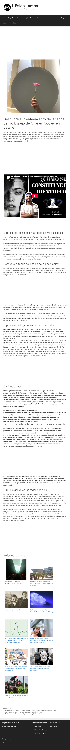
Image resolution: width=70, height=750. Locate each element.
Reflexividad (39, 710)
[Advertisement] (35, 46)
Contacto (4, 23)
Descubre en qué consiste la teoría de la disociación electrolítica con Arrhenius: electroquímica (16, 640)
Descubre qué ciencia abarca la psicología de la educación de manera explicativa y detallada (41, 640)
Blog (62, 18)
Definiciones (39, 18)
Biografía (11, 18)
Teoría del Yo (53, 710)
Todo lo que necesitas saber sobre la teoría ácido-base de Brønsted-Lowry (41, 611)
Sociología (46, 710)
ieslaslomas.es (6, 743)
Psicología (8, 708)
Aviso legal (37, 726)
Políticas (13, 23)
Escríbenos (53, 726)
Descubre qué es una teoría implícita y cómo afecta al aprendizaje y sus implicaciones (16, 668)
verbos (49, 18)
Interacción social (20, 710)
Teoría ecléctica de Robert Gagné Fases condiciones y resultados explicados (40, 668)
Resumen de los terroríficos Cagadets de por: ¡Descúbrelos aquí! (16, 696)
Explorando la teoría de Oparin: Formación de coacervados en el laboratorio (14, 612)
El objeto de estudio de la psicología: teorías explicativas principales (24, 714)
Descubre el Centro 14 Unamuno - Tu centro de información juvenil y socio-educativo (41, 583)
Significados (28, 18)
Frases (19, 18)
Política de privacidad (41, 730)
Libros (56, 18)
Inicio (3, 18)
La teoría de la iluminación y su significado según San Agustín (14, 582)
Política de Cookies (40, 733)
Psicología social (30, 710)
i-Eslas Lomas (25, 5)
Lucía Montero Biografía (9, 726)
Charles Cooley (9, 710)
